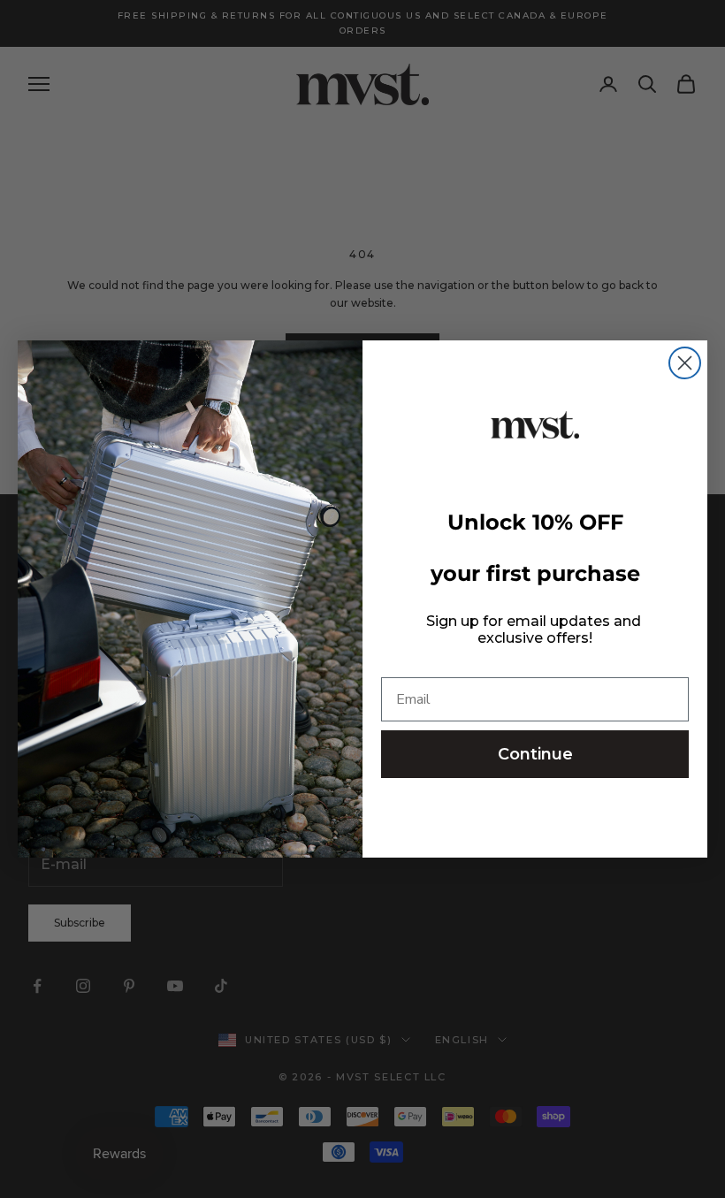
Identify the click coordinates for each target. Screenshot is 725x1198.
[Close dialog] (684, 362)
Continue (535, 754)
